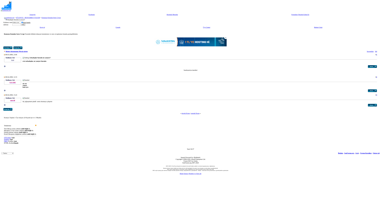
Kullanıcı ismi (7, 22)
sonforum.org (10, 18)
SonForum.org (349, 153)
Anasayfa (32, 14)
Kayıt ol (42, 27)
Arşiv (357, 153)
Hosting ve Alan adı (195, 173)
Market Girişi (318, 27)
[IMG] (6, 141)
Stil (376, 51)
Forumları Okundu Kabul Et (300, 14)
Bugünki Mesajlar (172, 14)
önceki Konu (186, 113)
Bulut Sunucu (184, 173)
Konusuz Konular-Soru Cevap (51, 18)
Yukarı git (376, 153)
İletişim (340, 153)
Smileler (6, 139)
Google (118, 27)
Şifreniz (5, 25)
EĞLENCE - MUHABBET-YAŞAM (28, 18)
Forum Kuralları (366, 153)
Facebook (92, 14)
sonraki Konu (195, 113)
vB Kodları (7, 138)
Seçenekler (370, 51)
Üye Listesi (206, 27)
